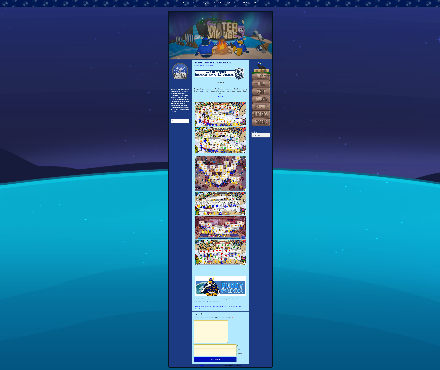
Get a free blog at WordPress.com (209, 365)
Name (239, 346)
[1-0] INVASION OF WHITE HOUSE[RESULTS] (213, 62)
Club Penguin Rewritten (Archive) (210, 299)
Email (238, 349)
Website (239, 353)
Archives (254, 132)
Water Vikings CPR (213, 301)
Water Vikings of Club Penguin (228, 299)
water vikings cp (202, 301)
